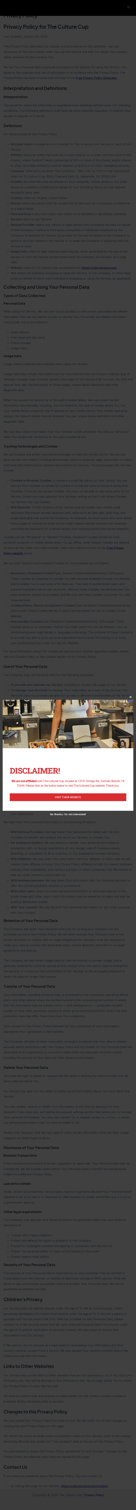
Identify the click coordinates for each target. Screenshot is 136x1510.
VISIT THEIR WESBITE (68, 797)
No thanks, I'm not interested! (68, 814)
